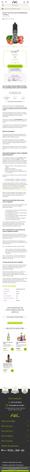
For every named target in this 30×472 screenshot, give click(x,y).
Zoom (15, 46)
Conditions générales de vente (12, 462)
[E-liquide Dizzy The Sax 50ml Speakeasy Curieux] (15, 32)
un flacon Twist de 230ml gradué (19, 189)
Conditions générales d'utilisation (13, 465)
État (4, 383)
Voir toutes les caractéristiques (15, 101)
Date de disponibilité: (8, 374)
